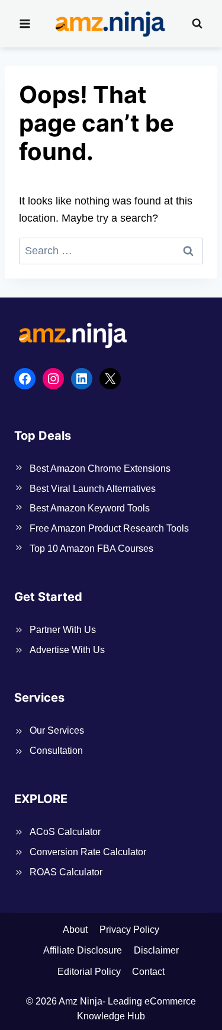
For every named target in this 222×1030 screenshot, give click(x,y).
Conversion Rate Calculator (88, 852)
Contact (148, 972)
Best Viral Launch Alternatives (93, 489)
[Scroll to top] (192, 1003)
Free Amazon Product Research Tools (109, 528)
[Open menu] (25, 23)
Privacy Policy (129, 930)
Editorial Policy (89, 972)
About (75, 930)
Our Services (57, 730)
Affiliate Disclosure (82, 950)
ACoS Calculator (65, 832)
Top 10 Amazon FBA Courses (91, 548)
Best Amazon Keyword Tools (90, 508)
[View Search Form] (197, 23)
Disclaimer (156, 950)
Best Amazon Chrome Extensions (100, 468)
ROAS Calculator (66, 872)
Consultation (56, 751)
